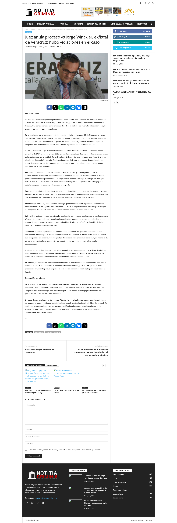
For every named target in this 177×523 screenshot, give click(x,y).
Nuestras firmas (119, 475)
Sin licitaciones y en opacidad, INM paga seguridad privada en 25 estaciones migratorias (132, 58)
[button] (151, 24)
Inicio (30, 24)
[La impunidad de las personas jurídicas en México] (95, 379)
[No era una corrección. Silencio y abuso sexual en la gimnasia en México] (75, 504)
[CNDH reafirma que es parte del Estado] (67, 379)
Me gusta (146, 31)
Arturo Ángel (32, 47)
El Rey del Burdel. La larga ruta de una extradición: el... (95, 476)
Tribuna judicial (45, 24)
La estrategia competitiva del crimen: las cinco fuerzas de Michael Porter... (95, 490)
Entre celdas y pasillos (121, 24)
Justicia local (118, 494)
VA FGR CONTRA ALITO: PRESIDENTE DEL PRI (132, 93)
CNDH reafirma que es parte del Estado (66, 391)
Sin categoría (118, 498)
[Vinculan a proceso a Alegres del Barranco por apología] (38, 379)
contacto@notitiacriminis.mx (46, 498)
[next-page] (106, 365)
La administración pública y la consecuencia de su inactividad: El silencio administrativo (91, 352)
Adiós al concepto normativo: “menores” (39, 351)
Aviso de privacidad (136, 520)
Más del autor (52, 365)
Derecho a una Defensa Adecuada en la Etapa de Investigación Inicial (131, 70)
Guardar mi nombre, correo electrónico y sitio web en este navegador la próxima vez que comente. (65, 450)
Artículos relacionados (35, 365)
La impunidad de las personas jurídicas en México (94, 391)
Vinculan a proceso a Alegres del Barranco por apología (38, 391)
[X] (152, 3)
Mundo (115, 486)
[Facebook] (140, 3)
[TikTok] (148, 3)
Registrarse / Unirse (56, 3)
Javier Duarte (39, 332)
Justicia (64, 24)
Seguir (147, 37)
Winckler (57, 332)
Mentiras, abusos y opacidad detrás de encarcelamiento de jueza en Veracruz (131, 81)
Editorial (78, 24)
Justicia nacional (119, 482)
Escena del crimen (96, 24)
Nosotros (142, 24)
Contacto (70, 3)
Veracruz (49, 332)
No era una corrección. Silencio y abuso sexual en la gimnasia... (95, 502)
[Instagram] (144, 3)
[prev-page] (103, 365)
